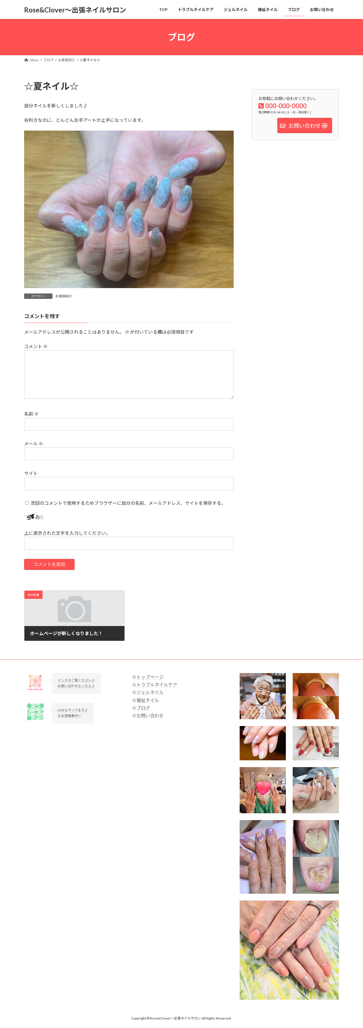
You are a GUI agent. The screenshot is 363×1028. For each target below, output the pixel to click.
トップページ (150, 677)
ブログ (143, 707)
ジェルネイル (150, 692)
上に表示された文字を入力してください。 (67, 533)
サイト (31, 473)
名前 (31, 413)
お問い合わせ (150, 715)
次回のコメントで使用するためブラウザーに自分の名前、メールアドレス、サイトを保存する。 (128, 503)
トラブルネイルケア (156, 684)
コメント (36, 346)
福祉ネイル (147, 700)
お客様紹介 (63, 296)
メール (33, 443)
